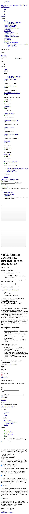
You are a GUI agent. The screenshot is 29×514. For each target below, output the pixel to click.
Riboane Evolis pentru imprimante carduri (17, 44)
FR (4, 14)
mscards (3, 16)
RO (5, 9)
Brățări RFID (7, 41)
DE (5, 12)
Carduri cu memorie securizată (11, 36)
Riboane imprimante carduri (11, 42)
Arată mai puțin (12, 365)
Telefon (3, 389)
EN (5, 11)
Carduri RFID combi (9, 32)
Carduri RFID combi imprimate (12, 28)
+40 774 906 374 (14, 5)
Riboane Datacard (11, 46)
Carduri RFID (7, 29)
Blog (5, 413)
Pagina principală (8, 192)
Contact (6, 2)
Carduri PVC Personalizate (14, 22)
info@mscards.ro (5, 7)
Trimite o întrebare (13, 289)
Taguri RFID (7, 38)
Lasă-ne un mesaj (5, 394)
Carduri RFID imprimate (13, 23)
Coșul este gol (4, 187)
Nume (2, 388)
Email (2, 391)
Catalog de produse (9, 194)
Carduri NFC (7, 31)
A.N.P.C (6, 425)
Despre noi (6, 1)
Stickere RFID (7, 39)
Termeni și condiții (8, 423)
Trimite (5, 397)
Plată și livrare (7, 420)
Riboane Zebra (11, 45)
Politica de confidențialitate (11, 422)
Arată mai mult (4, 365)
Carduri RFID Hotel (9, 35)
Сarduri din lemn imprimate (11, 33)
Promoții (6, 21)
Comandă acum (5, 289)
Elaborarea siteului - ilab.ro (7, 407)
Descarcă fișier (4, 377)
